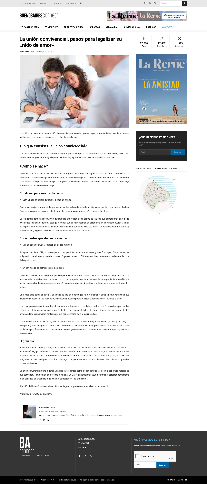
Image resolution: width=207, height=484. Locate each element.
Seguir (162, 37)
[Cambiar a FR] (81, 3)
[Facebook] (144, 3)
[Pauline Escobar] (29, 413)
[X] (155, 3)
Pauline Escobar (27, 51)
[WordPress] (48, 419)
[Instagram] (150, 3)
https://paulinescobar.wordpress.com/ (52, 411)
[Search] (184, 3)
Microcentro (25, 181)
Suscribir (177, 152)
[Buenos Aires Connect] (60, 15)
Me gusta (144, 37)
